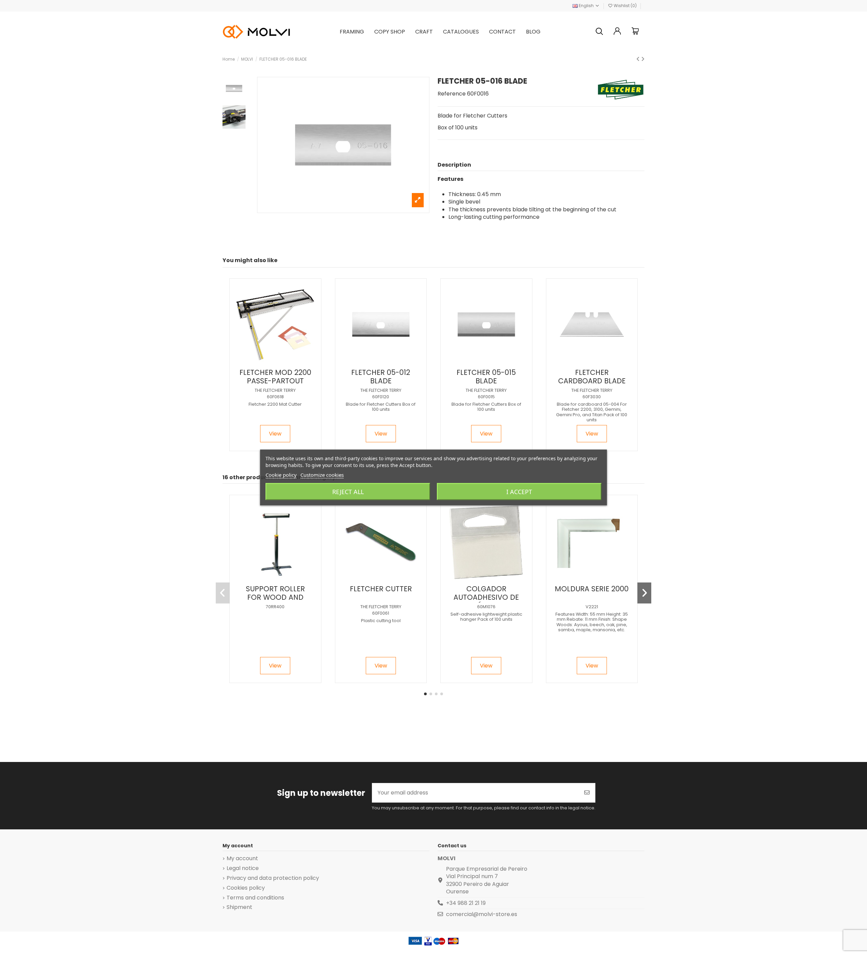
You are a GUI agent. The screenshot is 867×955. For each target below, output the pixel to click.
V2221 (592, 607)
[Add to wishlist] (269, 362)
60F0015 (486, 397)
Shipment (239, 907)
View (275, 434)
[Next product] (642, 59)
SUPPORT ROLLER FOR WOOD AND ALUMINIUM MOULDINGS (275, 601)
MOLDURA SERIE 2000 (592, 589)
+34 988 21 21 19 (466, 903)
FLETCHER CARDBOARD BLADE (592, 376)
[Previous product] (638, 59)
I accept (519, 492)
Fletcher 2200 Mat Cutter (275, 404)
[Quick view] (281, 362)
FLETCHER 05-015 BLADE (486, 376)
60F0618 (275, 397)
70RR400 (275, 607)
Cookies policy (246, 888)
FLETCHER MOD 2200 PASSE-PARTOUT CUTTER (275, 380)
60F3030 (592, 397)
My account (242, 858)
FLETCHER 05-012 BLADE (380, 376)
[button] (425, 694)
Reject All (348, 492)
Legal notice (243, 868)
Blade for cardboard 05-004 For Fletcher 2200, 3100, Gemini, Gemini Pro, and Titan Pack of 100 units (591, 412)
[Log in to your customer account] (617, 32)
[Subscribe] (587, 792)
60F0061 (380, 613)
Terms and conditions (255, 897)
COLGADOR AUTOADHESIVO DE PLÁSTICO (486, 597)
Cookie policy (281, 474)
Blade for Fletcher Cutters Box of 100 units (381, 406)
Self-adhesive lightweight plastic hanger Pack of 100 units (486, 616)
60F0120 (380, 397)
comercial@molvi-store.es (481, 914)
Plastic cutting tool (381, 620)
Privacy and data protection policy (273, 878)
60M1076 (486, 607)
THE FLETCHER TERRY (275, 390)
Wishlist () (625, 5)
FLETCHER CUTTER (381, 589)
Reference (452, 94)
